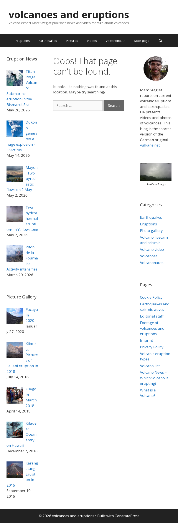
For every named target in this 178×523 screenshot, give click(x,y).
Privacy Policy (151, 346)
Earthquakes (47, 40)
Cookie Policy (151, 297)
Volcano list (150, 365)
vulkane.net (150, 145)
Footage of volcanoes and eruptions (152, 328)
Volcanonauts (115, 40)
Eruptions (22, 40)
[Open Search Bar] (160, 40)
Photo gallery (151, 230)
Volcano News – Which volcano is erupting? (154, 378)
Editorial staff (151, 316)
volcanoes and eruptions (69, 14)
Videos (92, 40)
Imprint (146, 340)
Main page (142, 40)
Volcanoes (148, 255)
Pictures (72, 40)
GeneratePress (127, 515)
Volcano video (152, 249)
